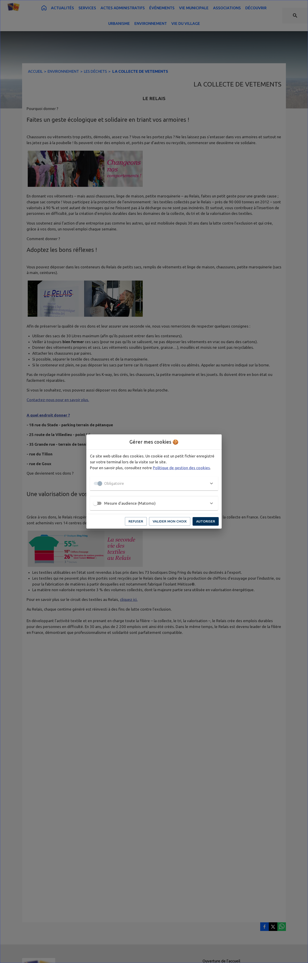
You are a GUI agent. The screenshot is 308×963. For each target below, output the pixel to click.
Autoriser (205, 521)
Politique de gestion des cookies (181, 468)
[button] (154, 483)
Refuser (136, 521)
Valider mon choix (170, 521)
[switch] (95, 503)
